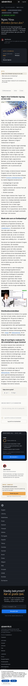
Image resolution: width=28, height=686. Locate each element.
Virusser (3, 643)
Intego (7, 332)
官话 (2, 565)
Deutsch (3, 525)
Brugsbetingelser (5, 659)
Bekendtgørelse (5, 666)
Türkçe (3, 543)
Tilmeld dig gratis (14, 493)
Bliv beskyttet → (14, 457)
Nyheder (3, 650)
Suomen (3, 551)
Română (3, 577)
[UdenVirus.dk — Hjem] (7, 2)
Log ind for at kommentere (14, 421)
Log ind (24, 1)
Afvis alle (13, 680)
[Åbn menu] (18, 1)
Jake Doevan (7, 39)
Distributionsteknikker (7, 78)
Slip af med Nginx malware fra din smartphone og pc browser (14, 81)
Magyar (3, 562)
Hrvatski (3, 569)
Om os (2, 656)
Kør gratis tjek (14, 611)
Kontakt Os (3, 669)
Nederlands (4, 517)
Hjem (2, 7)
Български (4, 580)
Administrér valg (6, 683)
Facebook (3, 637)
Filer (2, 648)
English (3, 510)
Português (4, 536)
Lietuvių (3, 513)
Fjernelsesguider (10, 7)
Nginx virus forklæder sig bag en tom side (12, 73)
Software (3, 645)
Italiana (3, 532)
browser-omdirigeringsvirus (14, 177)
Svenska (3, 547)
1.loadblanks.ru (5, 228)
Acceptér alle (5, 680)
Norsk (3, 554)
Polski (3, 521)
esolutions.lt (9, 634)
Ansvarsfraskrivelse (5, 664)
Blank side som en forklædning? (9, 76)
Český (3, 558)
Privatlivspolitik (4, 661)
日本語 (3, 573)
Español (3, 539)
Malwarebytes (16, 332)
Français (3, 528)
